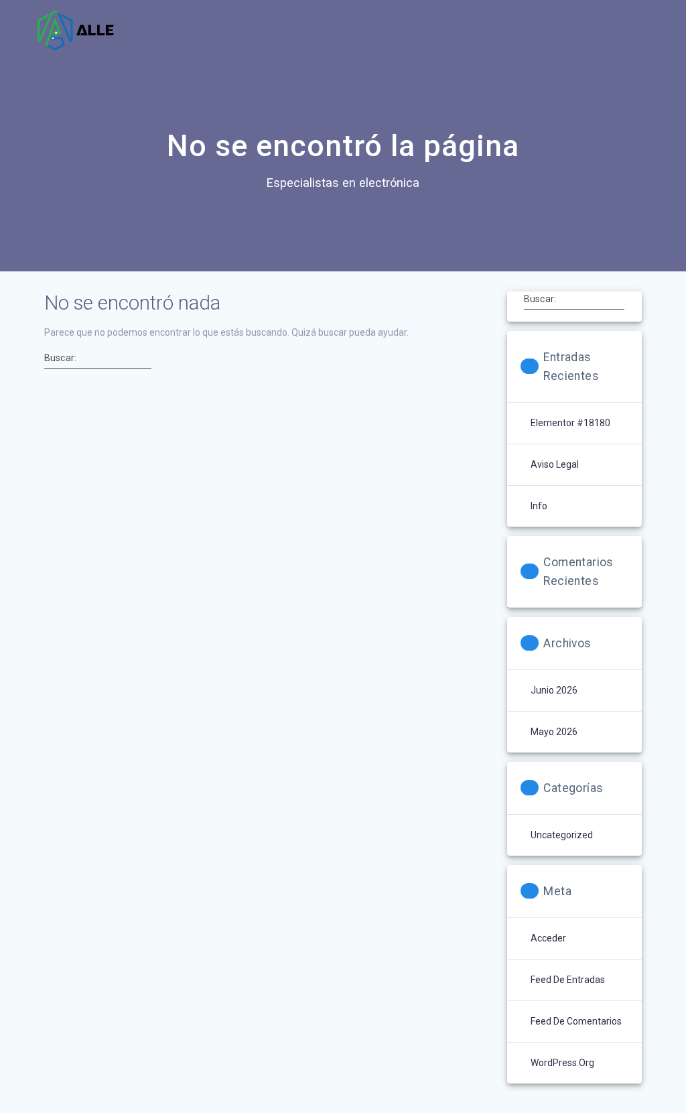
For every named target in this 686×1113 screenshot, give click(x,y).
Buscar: (60, 357)
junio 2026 (554, 690)
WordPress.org (562, 1062)
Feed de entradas (568, 979)
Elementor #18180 (570, 422)
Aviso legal (555, 464)
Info (539, 506)
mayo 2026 (554, 731)
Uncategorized (562, 835)
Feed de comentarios (576, 1021)
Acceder (548, 938)
